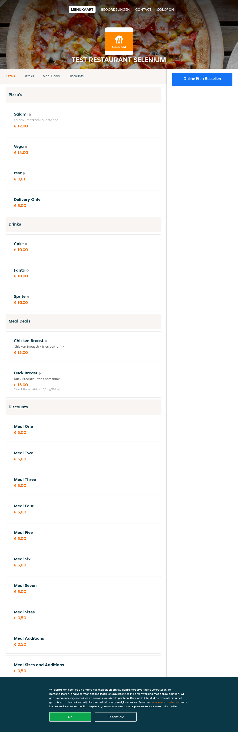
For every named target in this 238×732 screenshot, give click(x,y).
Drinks (29, 76)
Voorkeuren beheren (165, 702)
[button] (159, 76)
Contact (143, 9)
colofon (165, 9)
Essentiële (116, 717)
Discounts (76, 76)
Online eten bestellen (202, 78)
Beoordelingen (115, 9)
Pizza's (9, 76)
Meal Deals (51, 76)
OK (70, 717)
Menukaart (82, 9)
